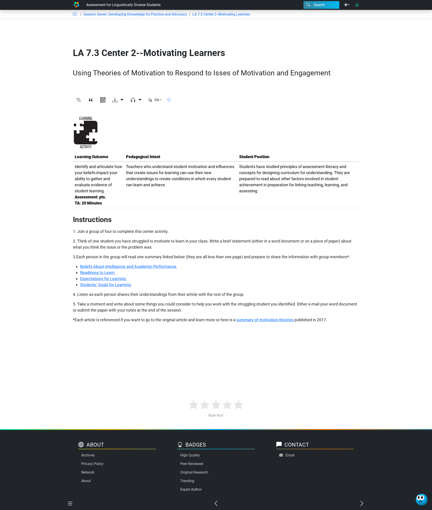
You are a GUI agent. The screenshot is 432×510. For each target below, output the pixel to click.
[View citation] (90, 100)
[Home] (76, 5)
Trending (187, 481)
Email (290, 455)
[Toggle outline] (78, 100)
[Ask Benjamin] (422, 500)
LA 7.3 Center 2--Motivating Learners (221, 14)
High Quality (190, 455)
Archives (88, 455)
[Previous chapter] (216, 503)
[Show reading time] (169, 100)
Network (87, 472)
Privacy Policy (92, 464)
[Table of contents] (74, 14)
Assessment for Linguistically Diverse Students (123, 5)
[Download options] (117, 100)
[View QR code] (102, 100)
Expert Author (191, 489)
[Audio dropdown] (135, 100)
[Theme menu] (346, 5)
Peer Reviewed (191, 464)
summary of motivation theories (265, 319)
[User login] (357, 5)
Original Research (194, 472)
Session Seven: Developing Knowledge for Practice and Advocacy (135, 14)
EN (157, 100)
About (86, 481)
